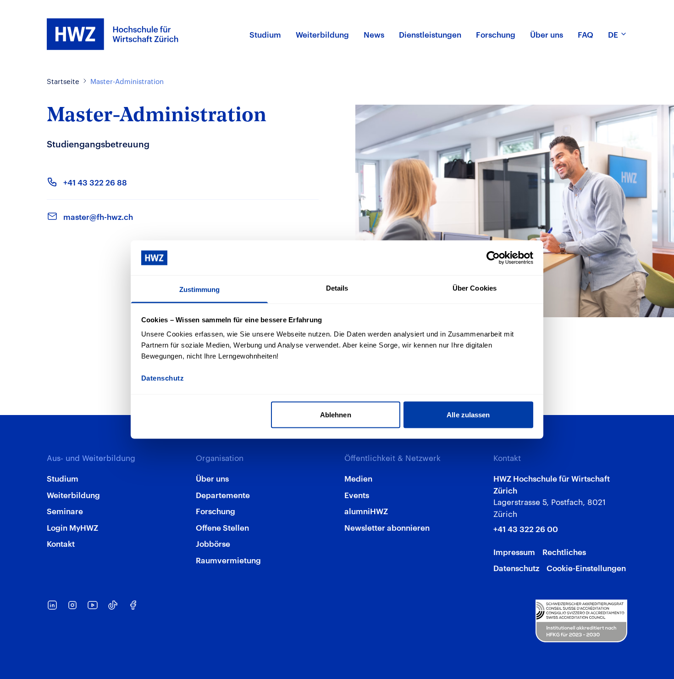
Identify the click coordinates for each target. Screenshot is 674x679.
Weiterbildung (73, 494)
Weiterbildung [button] (322, 33)
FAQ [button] (585, 33)
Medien (358, 477)
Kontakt (61, 543)
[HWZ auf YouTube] (92, 605)
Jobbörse (213, 543)
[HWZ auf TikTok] (112, 605)
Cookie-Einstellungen (586, 567)
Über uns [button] (546, 33)
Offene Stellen (222, 527)
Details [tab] (337, 288)
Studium (62, 477)
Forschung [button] (495, 33)
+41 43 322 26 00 (525, 528)
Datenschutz (516, 567)
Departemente (223, 494)
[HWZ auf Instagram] (72, 605)
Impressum (514, 551)
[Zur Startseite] (113, 34)
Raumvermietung (228, 559)
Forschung (215, 510)
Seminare (65, 510)
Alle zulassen (468, 414)
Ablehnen (335, 414)
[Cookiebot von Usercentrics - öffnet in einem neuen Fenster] (493, 257)
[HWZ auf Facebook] (132, 605)
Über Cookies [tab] (475, 288)
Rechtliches (564, 551)
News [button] (374, 33)
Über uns (212, 477)
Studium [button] (265, 33)
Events (356, 494)
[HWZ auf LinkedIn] (52, 605)
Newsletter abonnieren (387, 527)
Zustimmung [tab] (199, 289)
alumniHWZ (366, 510)
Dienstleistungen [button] (430, 33)
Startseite (63, 81)
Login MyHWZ (72, 527)
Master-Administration (127, 81)
